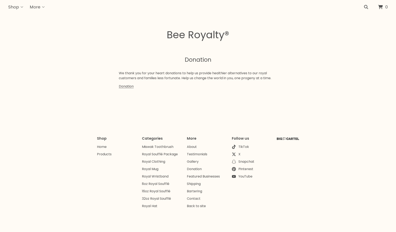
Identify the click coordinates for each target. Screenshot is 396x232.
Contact (193, 198)
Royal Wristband (155, 176)
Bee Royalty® (198, 35)
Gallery (193, 161)
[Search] (366, 7)
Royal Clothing (153, 161)
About (192, 146)
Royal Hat (149, 206)
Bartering (194, 191)
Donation (126, 86)
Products (104, 154)
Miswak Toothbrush (157, 146)
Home (102, 146)
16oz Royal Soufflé (156, 191)
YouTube (245, 176)
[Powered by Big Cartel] (288, 139)
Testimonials (197, 154)
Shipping (194, 183)
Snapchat (246, 161)
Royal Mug (150, 169)
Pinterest (245, 169)
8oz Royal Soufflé (155, 183)
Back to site (196, 206)
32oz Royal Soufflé (156, 198)
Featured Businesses (203, 176)
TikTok (243, 146)
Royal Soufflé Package (160, 154)
